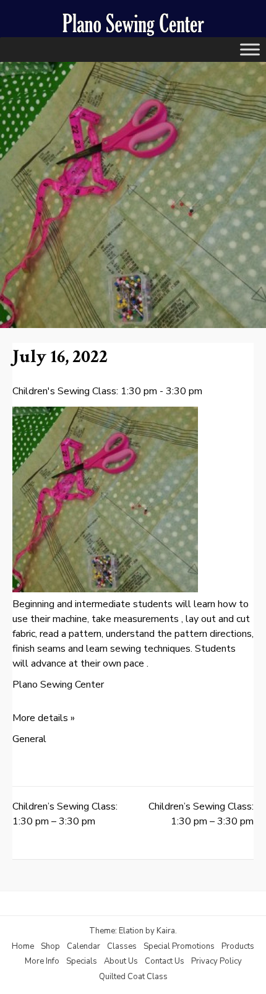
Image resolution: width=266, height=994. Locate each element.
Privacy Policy (216, 961)
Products (237, 946)
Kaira (166, 930)
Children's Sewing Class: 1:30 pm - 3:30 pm (107, 391)
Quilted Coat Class (133, 976)
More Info (42, 961)
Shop (50, 946)
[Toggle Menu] (250, 49)
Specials (81, 961)
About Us (121, 961)
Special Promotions (179, 946)
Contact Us (164, 961)
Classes (122, 946)
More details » (43, 718)
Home (23, 946)
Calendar (83, 946)
